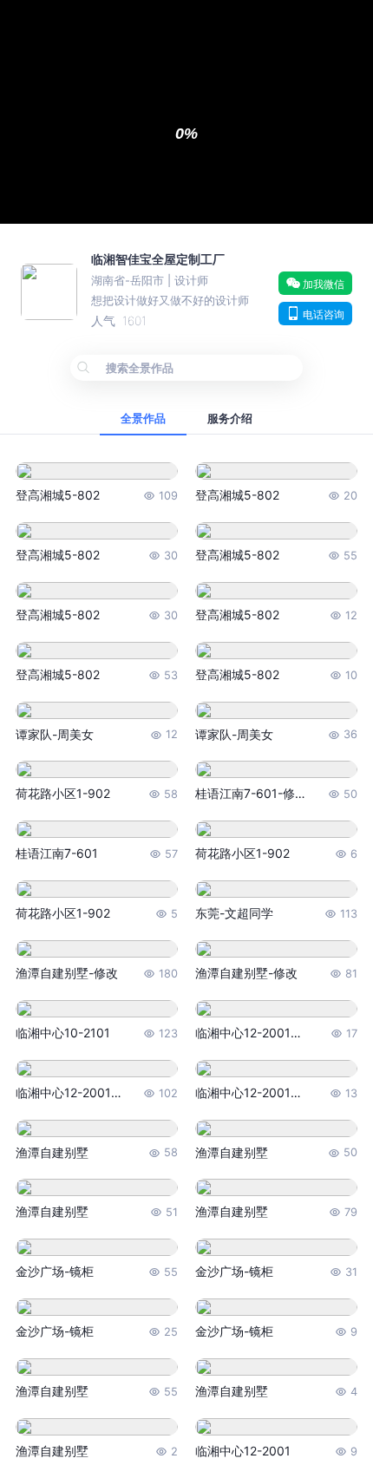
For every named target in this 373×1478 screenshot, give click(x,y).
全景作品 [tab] (143, 418)
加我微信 (322, 284)
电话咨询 (322, 314)
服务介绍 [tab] (229, 418)
